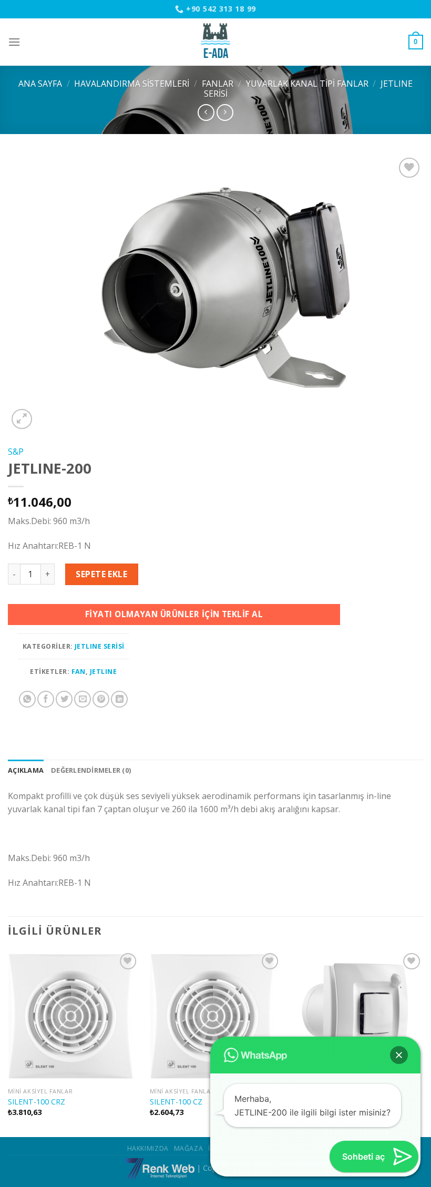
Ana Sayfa (40, 83)
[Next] (422, 1042)
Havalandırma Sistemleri (131, 83)
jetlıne (103, 671)
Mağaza (188, 1148)
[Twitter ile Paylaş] (64, 699)
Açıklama (26, 770)
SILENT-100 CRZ (36, 1102)
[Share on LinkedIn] (119, 699)
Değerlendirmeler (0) (91, 770)
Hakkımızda (148, 1148)
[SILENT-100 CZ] (215, 1016)
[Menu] (14, 42)
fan (78, 671)
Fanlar (217, 83)
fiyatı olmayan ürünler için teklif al (174, 614)
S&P (16, 451)
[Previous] (8, 1042)
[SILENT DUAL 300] (357, 1016)
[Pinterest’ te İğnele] (101, 699)
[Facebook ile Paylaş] (45, 699)
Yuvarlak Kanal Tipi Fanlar (307, 83)
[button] (399, 1055)
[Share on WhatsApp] (27, 699)
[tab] (26, 770)
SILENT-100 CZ (176, 1102)
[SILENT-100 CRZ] (73, 1016)
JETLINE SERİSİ (100, 646)
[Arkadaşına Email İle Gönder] (82, 699)
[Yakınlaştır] (22, 419)
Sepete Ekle (101, 574)
